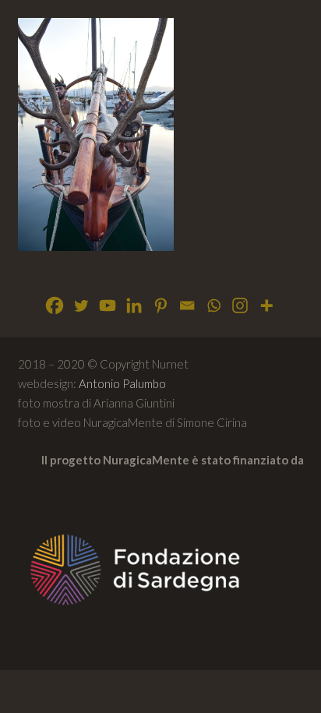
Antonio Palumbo (122, 383)
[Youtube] (107, 305)
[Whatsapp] (213, 305)
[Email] (187, 305)
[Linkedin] (134, 305)
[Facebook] (54, 305)
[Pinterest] (160, 305)
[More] (266, 305)
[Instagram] (240, 305)
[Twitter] (81, 305)
